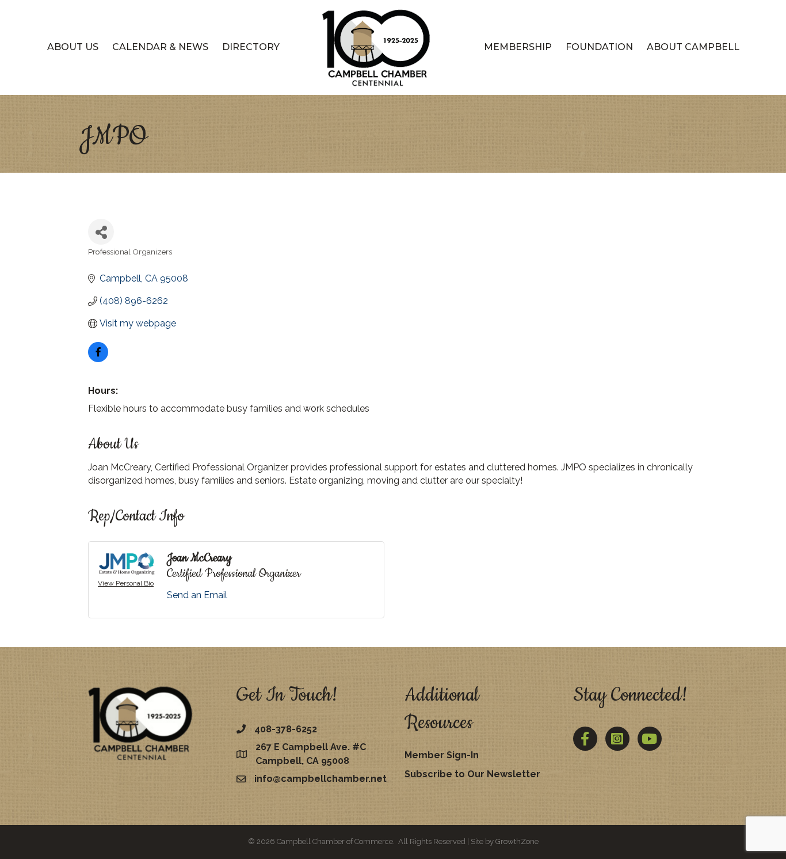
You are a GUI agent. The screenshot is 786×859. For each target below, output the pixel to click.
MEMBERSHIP (518, 46)
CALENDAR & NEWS (160, 46)
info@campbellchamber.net (320, 778)
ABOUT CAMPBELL (693, 46)
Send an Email (197, 595)
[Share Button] (101, 232)
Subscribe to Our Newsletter (472, 774)
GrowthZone (517, 841)
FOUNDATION (599, 46)
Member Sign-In (442, 755)
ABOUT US (72, 46)
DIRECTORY (251, 46)
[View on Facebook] (98, 359)
